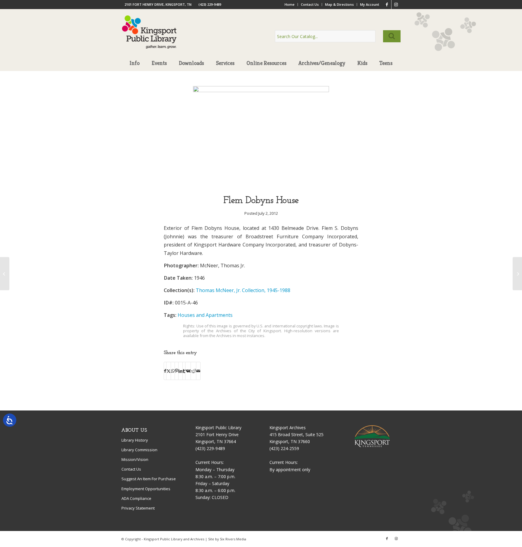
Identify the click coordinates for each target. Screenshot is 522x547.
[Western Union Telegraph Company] (4, 273)
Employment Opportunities (145, 488)
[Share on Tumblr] (184, 371)
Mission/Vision (134, 459)
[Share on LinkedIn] (180, 371)
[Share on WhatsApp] (173, 371)
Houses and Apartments (205, 315)
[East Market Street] (517, 273)
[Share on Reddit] (193, 371)
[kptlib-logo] (149, 37)
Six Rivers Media (233, 539)
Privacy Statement (138, 508)
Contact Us (310, 4)
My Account (369, 4)
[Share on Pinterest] (176, 371)
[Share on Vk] (188, 371)
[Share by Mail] (198, 371)
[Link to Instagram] (396, 4)
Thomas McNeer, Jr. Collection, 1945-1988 (243, 290)
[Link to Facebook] (386, 4)
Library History (134, 440)
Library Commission (139, 449)
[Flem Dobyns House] (261, 90)
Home (290, 4)
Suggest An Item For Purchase (148, 478)
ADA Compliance (136, 498)
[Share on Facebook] (165, 371)
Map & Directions (339, 4)
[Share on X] (168, 371)
